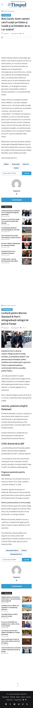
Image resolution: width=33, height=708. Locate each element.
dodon (7, 164)
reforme (26, 164)
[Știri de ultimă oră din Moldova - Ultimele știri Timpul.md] (16, 4)
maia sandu (16, 164)
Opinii (18, 697)
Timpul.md (6, 33)
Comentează (16, 200)
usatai (16, 168)
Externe (28, 697)
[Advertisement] (16, 283)
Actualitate (10, 11)
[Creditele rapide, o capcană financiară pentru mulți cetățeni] (27, 261)
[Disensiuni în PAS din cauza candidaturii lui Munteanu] (27, 253)
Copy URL (26, 173)
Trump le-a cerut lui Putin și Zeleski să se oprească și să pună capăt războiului (10, 221)
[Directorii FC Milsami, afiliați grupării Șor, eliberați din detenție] (27, 245)
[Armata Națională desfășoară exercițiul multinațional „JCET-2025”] (27, 230)
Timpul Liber (17, 700)
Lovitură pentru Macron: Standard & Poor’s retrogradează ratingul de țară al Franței (10, 212)
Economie (10, 700)
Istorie (23, 697)
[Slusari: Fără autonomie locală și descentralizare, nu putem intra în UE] (27, 238)
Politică (12, 697)
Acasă (4, 11)
